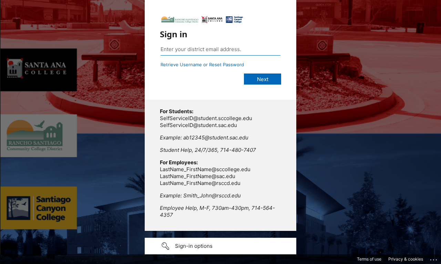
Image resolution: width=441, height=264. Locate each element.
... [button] (434, 258)
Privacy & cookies (405, 259)
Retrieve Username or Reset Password (202, 64)
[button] (220, 246)
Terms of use (369, 259)
